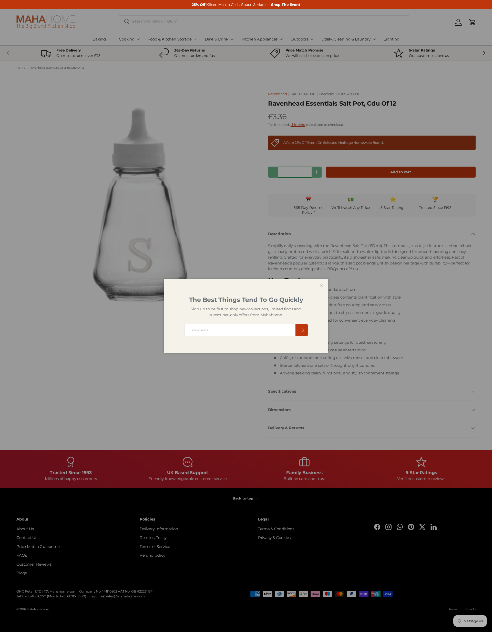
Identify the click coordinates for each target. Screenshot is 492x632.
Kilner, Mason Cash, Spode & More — (246, 5)
